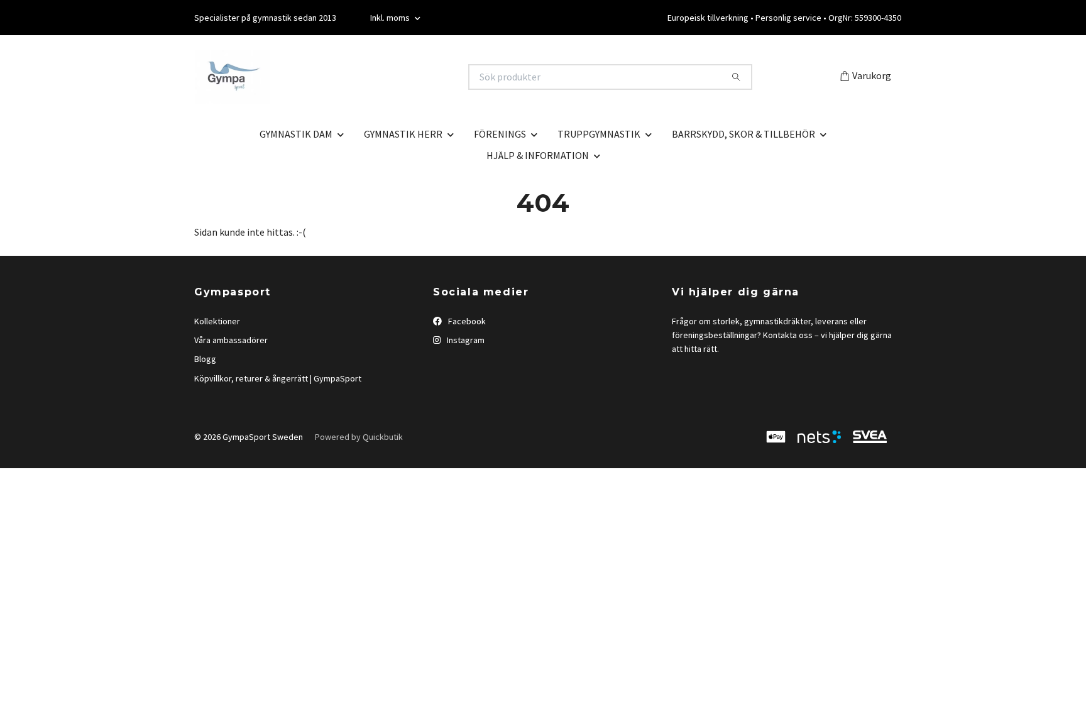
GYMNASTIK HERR (403, 134)
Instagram (465, 340)
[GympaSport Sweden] (369, 77)
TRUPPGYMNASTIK (598, 134)
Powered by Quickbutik (359, 436)
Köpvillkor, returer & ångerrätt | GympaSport (277, 378)
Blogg (205, 359)
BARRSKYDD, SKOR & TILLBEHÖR (743, 134)
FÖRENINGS (500, 134)
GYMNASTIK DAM (296, 134)
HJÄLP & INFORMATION (537, 155)
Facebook (466, 321)
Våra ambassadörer (231, 340)
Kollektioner (217, 321)
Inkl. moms (391, 17)
